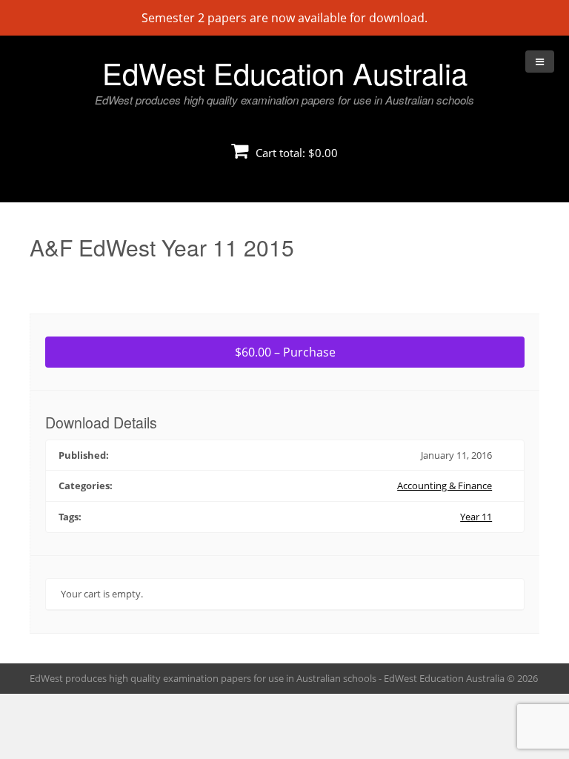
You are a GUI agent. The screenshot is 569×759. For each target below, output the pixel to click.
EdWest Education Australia (284, 72)
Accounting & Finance (444, 485)
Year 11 (476, 516)
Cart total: (295, 152)
